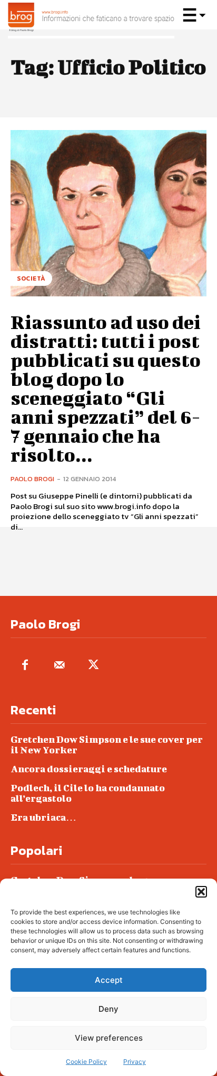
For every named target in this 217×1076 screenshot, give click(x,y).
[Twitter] (93, 665)
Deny (108, 1009)
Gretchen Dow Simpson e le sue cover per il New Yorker (107, 744)
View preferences (109, 1038)
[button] (201, 891)
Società (31, 278)
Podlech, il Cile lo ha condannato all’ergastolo (88, 793)
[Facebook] (25, 665)
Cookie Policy (86, 1061)
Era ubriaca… (43, 817)
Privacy (134, 1061)
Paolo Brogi (32, 479)
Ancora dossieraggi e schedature (89, 768)
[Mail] (59, 665)
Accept (109, 980)
